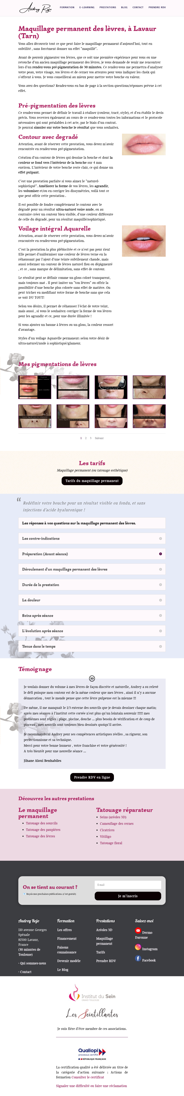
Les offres (64, 930)
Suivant (99, 438)
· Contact (24, 972)
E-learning (87, 7)
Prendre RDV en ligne (92, 777)
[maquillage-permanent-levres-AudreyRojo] (35, 397)
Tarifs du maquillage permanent (92, 480)
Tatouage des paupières (43, 829)
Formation (67, 7)
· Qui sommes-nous (32, 963)
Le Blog (62, 969)
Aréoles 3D (104, 930)
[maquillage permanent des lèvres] (149, 426)
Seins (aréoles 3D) (113, 817)
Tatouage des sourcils (42, 823)
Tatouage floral (111, 843)
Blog (124, 7)
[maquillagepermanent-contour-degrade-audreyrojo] (111, 426)
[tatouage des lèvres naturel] (35, 426)
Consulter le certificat (88, 1077)
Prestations (108, 7)
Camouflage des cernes (117, 823)
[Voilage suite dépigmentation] (111, 397)
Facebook (149, 960)
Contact (138, 7)
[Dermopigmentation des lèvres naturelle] (149, 397)
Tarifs (100, 952)
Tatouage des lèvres (40, 836)
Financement (67, 938)
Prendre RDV (157, 7)
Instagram (149, 949)
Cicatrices (107, 830)
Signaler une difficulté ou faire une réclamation (91, 1086)
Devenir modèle (68, 961)
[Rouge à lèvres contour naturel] (73, 426)
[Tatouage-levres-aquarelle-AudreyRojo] (73, 397)
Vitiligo (105, 836)
